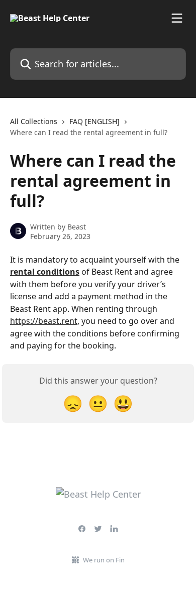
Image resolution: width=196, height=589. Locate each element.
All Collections (33, 121)
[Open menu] (177, 18)
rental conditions (44, 271)
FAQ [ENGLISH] (94, 121)
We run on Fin (104, 559)
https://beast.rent (43, 320)
